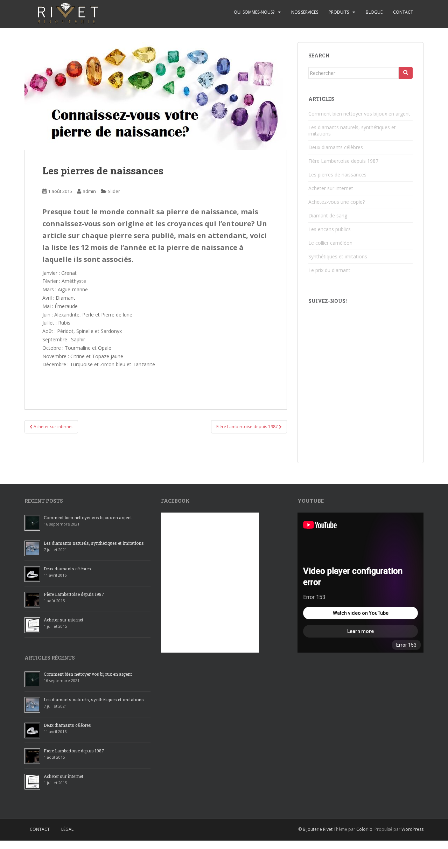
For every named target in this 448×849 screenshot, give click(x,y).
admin (89, 191)
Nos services (304, 12)
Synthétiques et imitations (337, 256)
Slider (114, 191)
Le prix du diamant (329, 270)
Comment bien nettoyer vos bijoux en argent (359, 113)
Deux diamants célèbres (335, 147)
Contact (403, 12)
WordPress (412, 829)
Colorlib (364, 829)
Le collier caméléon (330, 242)
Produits (339, 12)
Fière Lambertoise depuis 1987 (343, 161)
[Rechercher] (406, 73)
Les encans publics (329, 229)
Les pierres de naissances (337, 174)
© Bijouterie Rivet (315, 829)
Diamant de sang (327, 215)
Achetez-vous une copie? (336, 202)
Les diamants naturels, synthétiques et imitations (352, 130)
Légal (67, 829)
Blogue (374, 12)
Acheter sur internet (330, 188)
